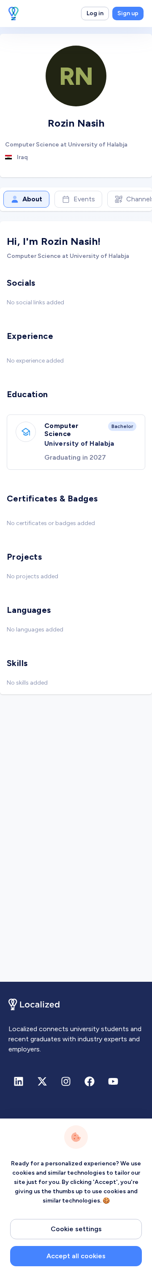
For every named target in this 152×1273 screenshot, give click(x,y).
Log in (95, 13)
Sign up (127, 13)
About (32, 199)
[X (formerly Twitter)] (42, 1081)
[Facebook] (89, 1081)
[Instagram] (66, 1081)
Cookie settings (76, 1229)
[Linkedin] (18, 1081)
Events (84, 199)
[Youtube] (113, 1081)
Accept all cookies (76, 1256)
